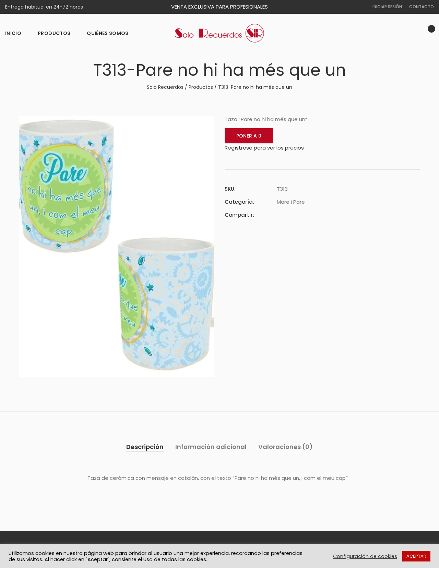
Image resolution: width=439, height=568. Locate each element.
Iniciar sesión (387, 7)
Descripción (145, 446)
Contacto (421, 7)
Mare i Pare (291, 201)
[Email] (316, 214)
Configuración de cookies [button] (365, 556)
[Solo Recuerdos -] (219, 33)
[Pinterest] (303, 214)
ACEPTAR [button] (416, 556)
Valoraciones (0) (285, 446)
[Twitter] (291, 214)
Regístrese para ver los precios (264, 147)
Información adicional (211, 446)
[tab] (145, 446)
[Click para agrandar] (204, 125)
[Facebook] (279, 214)
